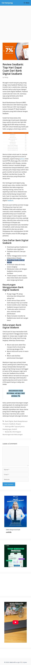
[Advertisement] (15, 22)
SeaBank (10, 200)
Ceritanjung (7, 3)
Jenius (22, 159)
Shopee (18, 424)
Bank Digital (9, 421)
